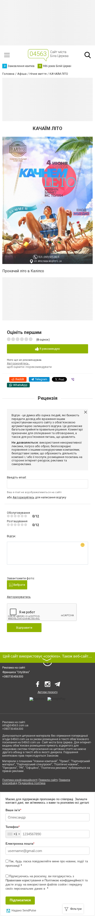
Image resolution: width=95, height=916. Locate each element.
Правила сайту (48, 780)
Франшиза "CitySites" (16, 672)
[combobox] (13, 834)
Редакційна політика (31, 783)
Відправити (24, 627)
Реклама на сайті (13, 667)
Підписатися (20, 900)
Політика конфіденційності (20, 780)
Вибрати (19, 584)
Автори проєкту (48, 692)
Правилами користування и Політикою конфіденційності (45, 880)
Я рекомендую (49, 348)
